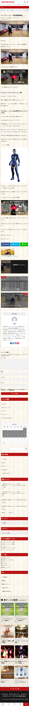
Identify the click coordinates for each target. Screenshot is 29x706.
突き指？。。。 (5, 512)
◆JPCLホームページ (5, 565)
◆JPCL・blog (4, 563)
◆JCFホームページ (5, 561)
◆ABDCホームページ (5, 567)
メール (2, 377)
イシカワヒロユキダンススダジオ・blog (19, 699)
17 (7, 436)
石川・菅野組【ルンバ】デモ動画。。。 (7, 662)
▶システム (3, 4)
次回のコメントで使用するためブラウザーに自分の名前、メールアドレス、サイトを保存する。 (14, 390)
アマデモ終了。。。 (6, 459)
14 (21, 433)
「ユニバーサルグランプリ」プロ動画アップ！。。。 (21, 620)
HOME (3, 10)
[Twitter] (15, 244)
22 (24, 436)
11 (11, 433)
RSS (3, 572)
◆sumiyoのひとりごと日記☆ (7, 559)
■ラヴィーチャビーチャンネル (7, 549)
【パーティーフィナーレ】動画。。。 (21, 641)
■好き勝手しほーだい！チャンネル (8, 547)
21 (21, 436)
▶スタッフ (19, 4)
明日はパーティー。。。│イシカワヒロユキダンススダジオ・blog (14, 486)
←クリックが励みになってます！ (9, 256)
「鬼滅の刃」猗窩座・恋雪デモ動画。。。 (7, 641)
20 (17, 436)
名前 (2, 371)
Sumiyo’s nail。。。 (6, 469)
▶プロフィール (5, 414)
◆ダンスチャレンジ (21, 17)
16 (4, 436)
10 (7, 433)
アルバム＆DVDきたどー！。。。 (20, 682)
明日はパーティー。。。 (7, 466)
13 (17, 433)
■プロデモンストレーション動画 (8, 542)
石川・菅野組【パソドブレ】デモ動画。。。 (21, 662)
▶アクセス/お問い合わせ (7, 418)
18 (11, 436)
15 (24, 433)
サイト (2, 382)
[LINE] (24, 244)
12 (14, 433)
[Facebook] (6, 244)
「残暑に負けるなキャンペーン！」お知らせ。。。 (12, 484)
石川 (4, 502)
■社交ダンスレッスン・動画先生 (8, 544)
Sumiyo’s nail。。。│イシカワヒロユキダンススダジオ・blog (14, 494)
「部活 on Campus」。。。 (7, 473)
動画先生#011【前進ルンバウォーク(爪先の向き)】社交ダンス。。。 (14, 500)
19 (14, 436)
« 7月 (3, 442)
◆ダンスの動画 (10, 10)
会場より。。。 (5, 462)
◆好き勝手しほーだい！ (6, 558)
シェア (9, 705)
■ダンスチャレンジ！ (5, 546)
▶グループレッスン (11, 4)
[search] (26, 448)
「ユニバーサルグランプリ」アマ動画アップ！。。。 (7, 620)
